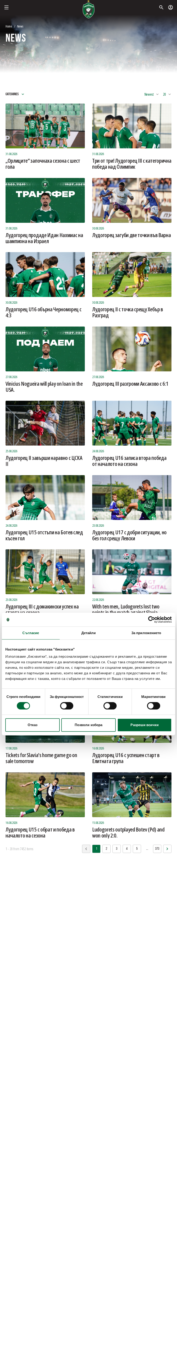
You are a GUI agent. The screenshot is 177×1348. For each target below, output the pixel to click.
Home (9, 26)
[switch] (66, 705)
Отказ (33, 725)
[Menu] (6, 7)
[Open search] (161, 7)
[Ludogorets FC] (88, 9)
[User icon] (170, 7)
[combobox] (152, 94)
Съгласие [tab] (30, 633)
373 (157, 849)
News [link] (20, 26)
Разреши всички (144, 725)
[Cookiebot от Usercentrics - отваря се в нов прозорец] (151, 619)
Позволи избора (88, 725)
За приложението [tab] (146, 633)
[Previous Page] (167, 849)
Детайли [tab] (88, 633)
